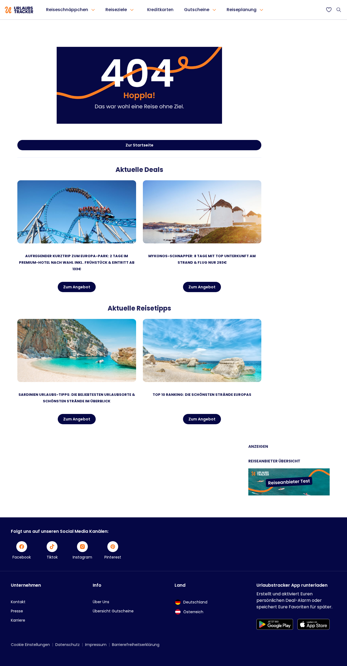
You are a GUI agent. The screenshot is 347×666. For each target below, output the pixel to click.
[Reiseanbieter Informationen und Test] (289, 494)
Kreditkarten (160, 9)
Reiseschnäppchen (67, 9)
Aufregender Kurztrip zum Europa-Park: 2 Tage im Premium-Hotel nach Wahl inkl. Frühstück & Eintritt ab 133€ (76, 262)
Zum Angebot (76, 287)
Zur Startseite (139, 145)
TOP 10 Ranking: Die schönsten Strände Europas (202, 394)
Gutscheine (196, 9)
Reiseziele (116, 9)
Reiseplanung (241, 9)
